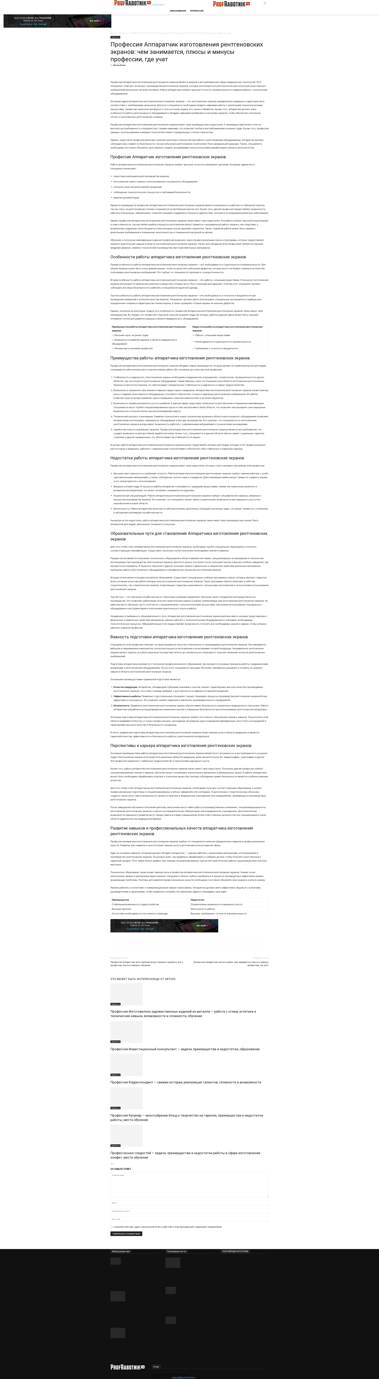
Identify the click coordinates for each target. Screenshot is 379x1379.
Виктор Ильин (119, 65)
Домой (113, 33)
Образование (178, 10)
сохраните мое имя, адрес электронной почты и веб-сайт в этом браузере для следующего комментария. (168, 1226)
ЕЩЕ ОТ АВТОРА (164, 979)
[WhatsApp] (157, 72)
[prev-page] (111, 1164)
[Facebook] (137, 72)
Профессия (196, 10)
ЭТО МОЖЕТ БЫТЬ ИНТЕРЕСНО (132, 979)
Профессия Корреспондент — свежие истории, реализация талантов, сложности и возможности (185, 1082)
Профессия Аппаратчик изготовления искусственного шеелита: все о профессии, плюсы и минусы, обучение (146, 964)
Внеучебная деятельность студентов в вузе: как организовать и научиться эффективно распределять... (131, 1274)
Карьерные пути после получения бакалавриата (184, 1329)
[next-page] (114, 1164)
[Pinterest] (151, 72)
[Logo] (190, 5)
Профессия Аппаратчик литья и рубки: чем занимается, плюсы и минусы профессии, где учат (231, 964)
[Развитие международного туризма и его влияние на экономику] (189, 1290)
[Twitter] (144, 72)
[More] (164, 72)
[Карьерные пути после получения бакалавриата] (189, 1320)
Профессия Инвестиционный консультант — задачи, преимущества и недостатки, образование (185, 1049)
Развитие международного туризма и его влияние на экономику (186, 1301)
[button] (265, 3)
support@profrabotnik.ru (184, 1377)
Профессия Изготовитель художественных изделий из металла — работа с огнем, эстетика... (131, 1310)
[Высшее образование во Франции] (189, 1262)
